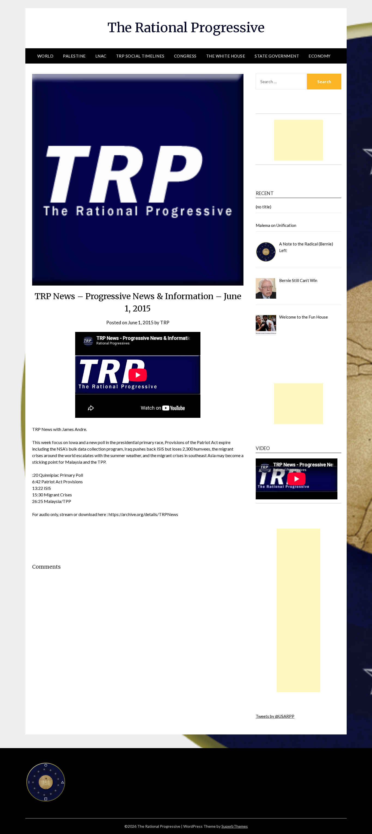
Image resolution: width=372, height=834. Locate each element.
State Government (277, 55)
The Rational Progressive (186, 27)
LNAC (100, 55)
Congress (185, 55)
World (45, 55)
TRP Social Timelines (140, 55)
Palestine (74, 55)
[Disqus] (137, 664)
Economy (320, 55)
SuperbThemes (234, 826)
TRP (164, 322)
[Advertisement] (298, 140)
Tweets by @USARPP (275, 716)
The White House (225, 55)
